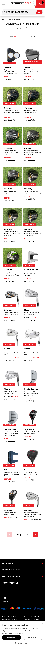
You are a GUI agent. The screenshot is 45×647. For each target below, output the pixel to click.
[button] (22, 643)
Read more (21, 633)
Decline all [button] (33, 637)
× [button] (42, 624)
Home (4, 19)
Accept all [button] (11, 637)
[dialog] (22, 634)
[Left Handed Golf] (20, 3)
